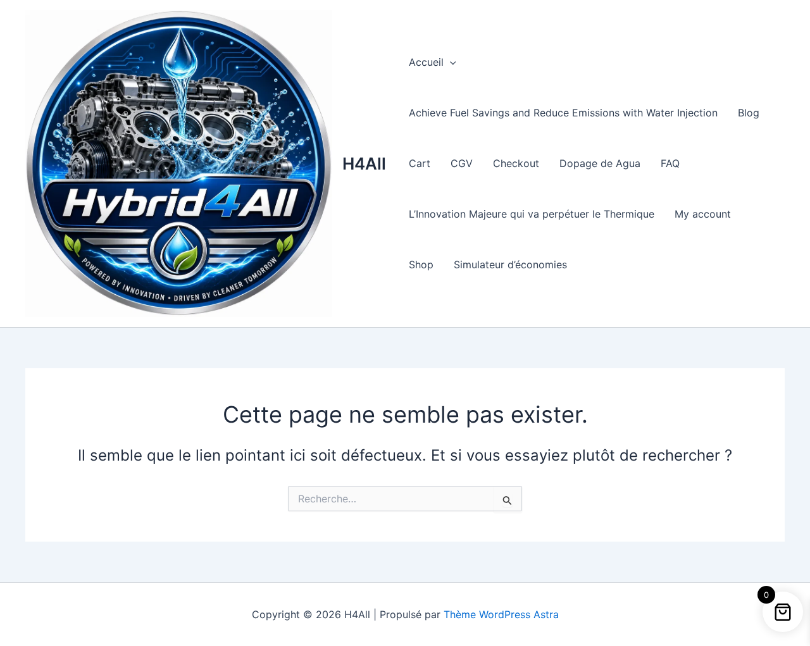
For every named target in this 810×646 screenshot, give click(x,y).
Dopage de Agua (599, 163)
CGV (462, 163)
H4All (364, 163)
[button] (450, 62)
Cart (419, 163)
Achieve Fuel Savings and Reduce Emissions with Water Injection (563, 112)
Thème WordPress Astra (501, 614)
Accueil (426, 62)
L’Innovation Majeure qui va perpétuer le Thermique (531, 214)
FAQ (670, 163)
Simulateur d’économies (510, 264)
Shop (421, 264)
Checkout (516, 163)
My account (703, 214)
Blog (748, 112)
